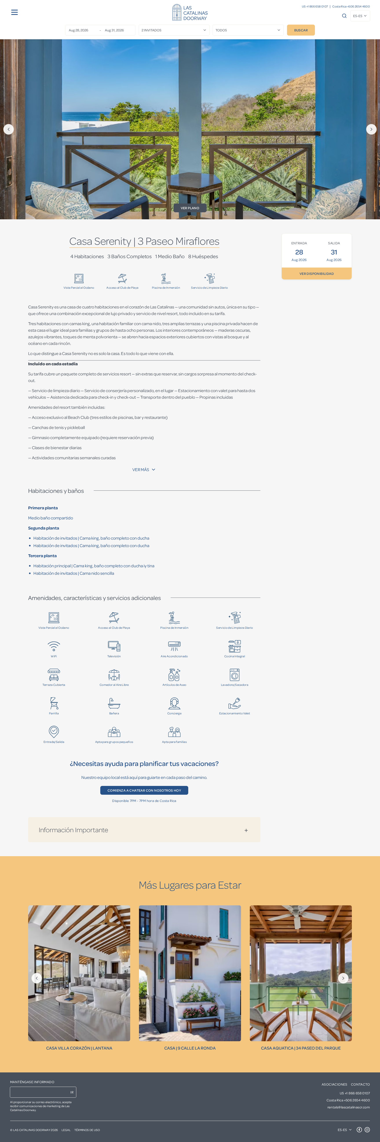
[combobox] (360, 16)
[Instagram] (367, 1129)
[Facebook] (359, 1129)
